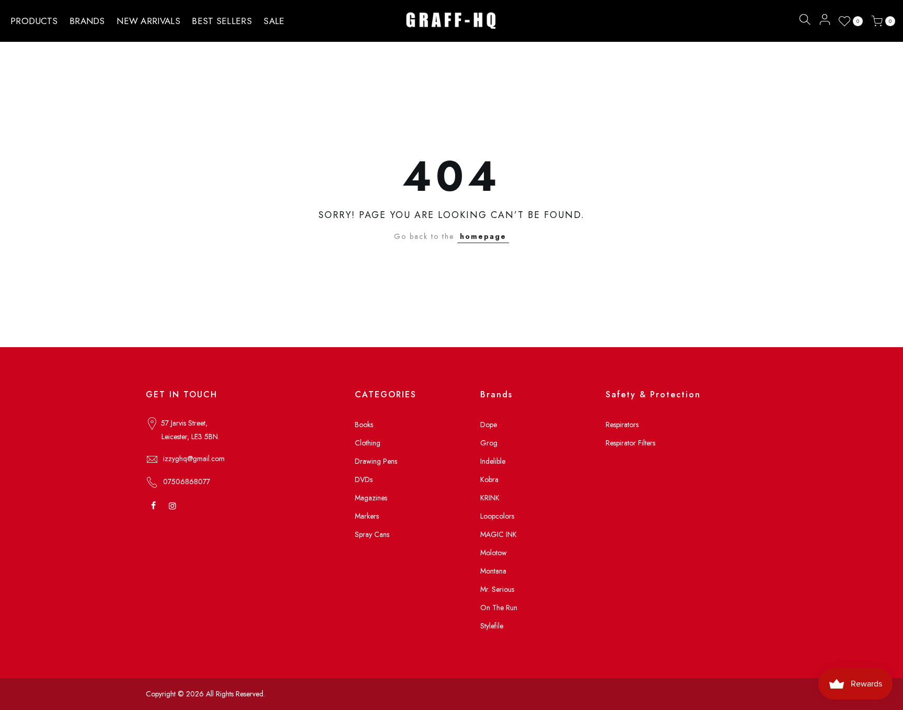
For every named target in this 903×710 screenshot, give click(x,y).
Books (364, 424)
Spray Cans (372, 534)
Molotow (493, 552)
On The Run (498, 607)
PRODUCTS (33, 21)
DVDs (364, 479)
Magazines (371, 498)
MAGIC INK (498, 534)
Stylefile (491, 626)
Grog (488, 443)
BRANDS (87, 21)
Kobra (489, 479)
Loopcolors (497, 516)
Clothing (367, 443)
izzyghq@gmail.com (194, 458)
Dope (488, 424)
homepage (483, 236)
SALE (273, 21)
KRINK (490, 498)
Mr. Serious (497, 589)
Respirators (622, 424)
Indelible (492, 461)
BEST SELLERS (222, 21)
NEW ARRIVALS (148, 21)
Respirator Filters (630, 443)
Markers (367, 516)
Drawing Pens (376, 461)
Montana (493, 571)
